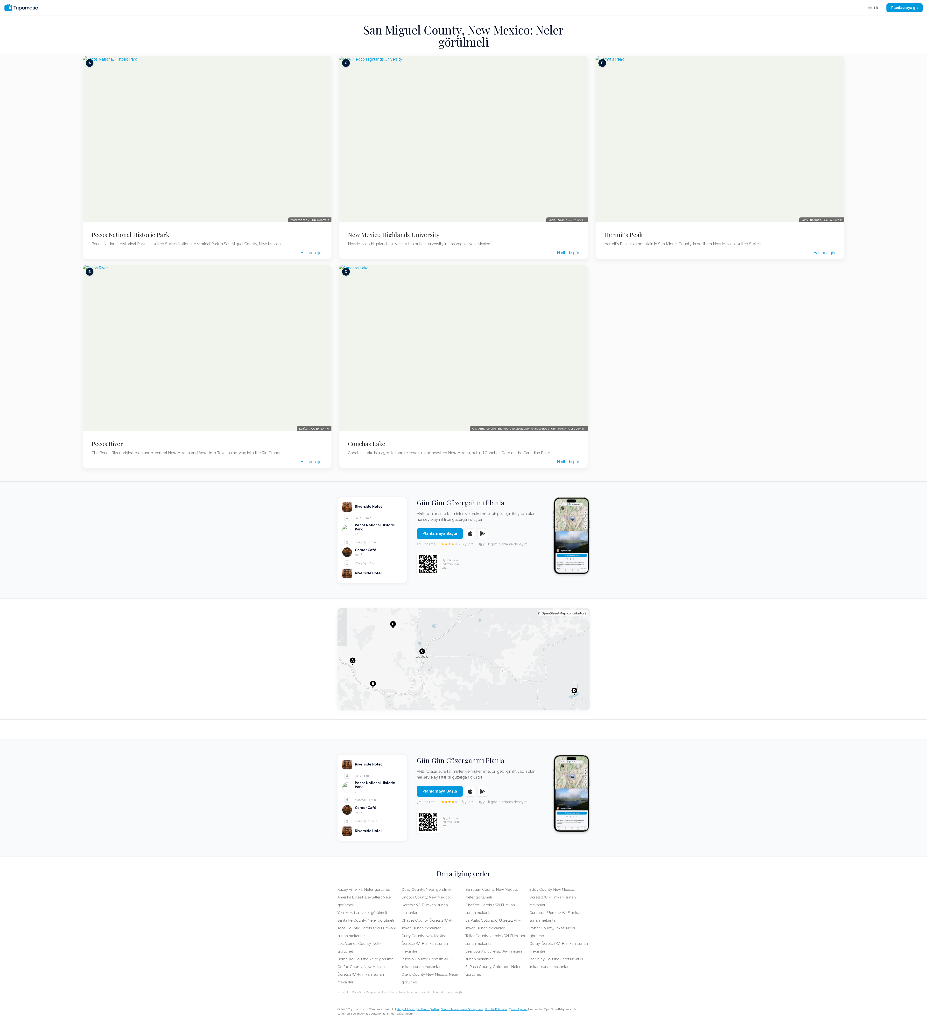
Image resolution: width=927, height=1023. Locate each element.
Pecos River (107, 443)
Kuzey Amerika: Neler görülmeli (364, 889)
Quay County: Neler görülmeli (426, 889)
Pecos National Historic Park (130, 234)
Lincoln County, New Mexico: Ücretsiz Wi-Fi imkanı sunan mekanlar (426, 905)
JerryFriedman (811, 220)
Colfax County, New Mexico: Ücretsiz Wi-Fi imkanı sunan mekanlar (361, 974)
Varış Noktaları (406, 1009)
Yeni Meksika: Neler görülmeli (362, 913)
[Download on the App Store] (470, 533)
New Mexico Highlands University (393, 234)
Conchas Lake (366, 443)
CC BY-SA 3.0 (320, 428)
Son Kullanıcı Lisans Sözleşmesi (462, 1009)
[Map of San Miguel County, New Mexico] (463, 659)
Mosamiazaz (299, 220)
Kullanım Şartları (428, 1009)
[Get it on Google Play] (482, 533)
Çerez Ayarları (518, 1009)
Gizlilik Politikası (496, 1009)
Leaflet (303, 428)
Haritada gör (312, 253)
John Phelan (557, 220)
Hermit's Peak (623, 234)
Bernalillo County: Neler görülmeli (366, 959)
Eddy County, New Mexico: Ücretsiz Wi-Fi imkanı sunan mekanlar (552, 897)
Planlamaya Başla (439, 533)
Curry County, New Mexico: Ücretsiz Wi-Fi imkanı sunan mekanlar (424, 943)
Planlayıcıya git (904, 8)
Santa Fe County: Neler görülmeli (365, 920)
